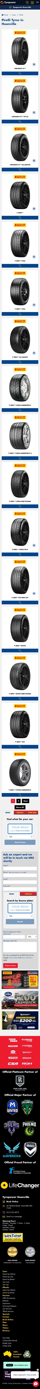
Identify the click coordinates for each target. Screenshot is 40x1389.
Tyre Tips (6, 1285)
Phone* (14, 872)
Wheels (6, 1287)
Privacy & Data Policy (14, 1383)
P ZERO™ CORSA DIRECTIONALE (20, 501)
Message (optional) (10, 941)
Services (6, 1295)
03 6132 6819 (12, 1212)
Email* (5, 879)
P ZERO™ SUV (20, 742)
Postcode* (6, 886)
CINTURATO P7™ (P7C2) (20, 117)
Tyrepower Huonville (21, 7)
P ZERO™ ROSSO (20, 646)
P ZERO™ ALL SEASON (20, 357)
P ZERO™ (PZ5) (20, 309)
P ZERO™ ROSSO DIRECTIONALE (20, 694)
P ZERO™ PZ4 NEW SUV (20, 598)
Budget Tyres (7, 1343)
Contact (6, 1317)
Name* (5, 865)
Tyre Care (6, 1282)
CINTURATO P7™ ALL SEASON (20, 165)
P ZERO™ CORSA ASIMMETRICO (20, 405)
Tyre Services (7, 1309)
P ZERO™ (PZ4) (20, 261)
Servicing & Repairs (9, 1306)
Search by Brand (8, 1279)
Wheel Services (8, 1311)
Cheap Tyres (7, 1346)
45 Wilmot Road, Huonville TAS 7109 (19, 1207)
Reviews (6, 1330)
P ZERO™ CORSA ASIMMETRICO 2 (20, 453)
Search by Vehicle (9, 1274)
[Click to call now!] (27, 2)
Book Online (8, 1319)
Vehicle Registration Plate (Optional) (12, 933)
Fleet (5, 1322)
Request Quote (10, 965)
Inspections (6, 1303)
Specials (6, 1314)
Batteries (5, 1301)
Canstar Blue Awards (10, 1340)
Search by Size (8, 1277)
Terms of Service (26, 958)
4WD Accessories (9, 1298)
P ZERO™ (20, 213)
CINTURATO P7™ (20, 68)
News (5, 1325)
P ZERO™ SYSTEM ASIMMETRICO (20, 790)
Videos (5, 1328)
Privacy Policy (13, 958)
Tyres (5, 1271)
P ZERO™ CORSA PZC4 (20, 549)
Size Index (6, 1338)
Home (5, 15)
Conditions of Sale (27, 1383)
